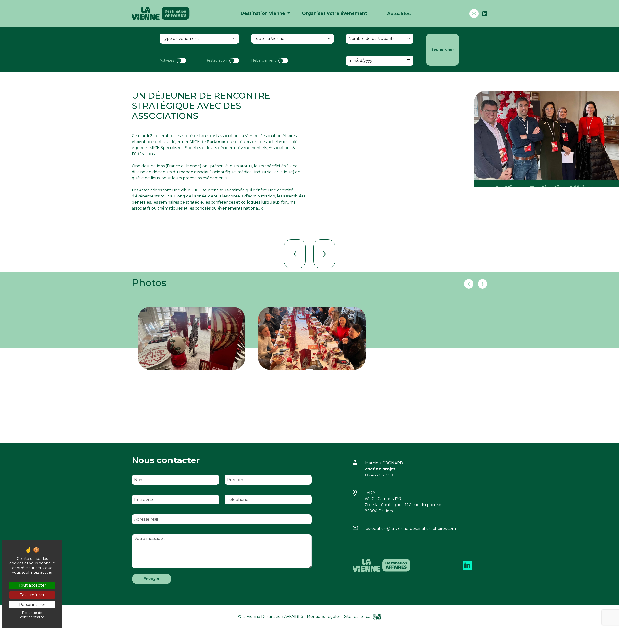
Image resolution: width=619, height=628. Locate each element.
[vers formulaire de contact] (475, 13)
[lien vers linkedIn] (484, 13)
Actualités (399, 13)
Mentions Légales (323, 616)
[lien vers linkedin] (467, 565)
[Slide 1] (309, 369)
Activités (167, 60)
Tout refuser (32, 595)
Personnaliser (32, 604)
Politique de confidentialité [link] (32, 615)
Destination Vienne (263, 13)
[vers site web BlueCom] (377, 616)
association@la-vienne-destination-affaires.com (411, 528)
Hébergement (263, 60)
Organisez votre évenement (334, 13)
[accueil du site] (161, 13)
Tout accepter (32, 585)
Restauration (216, 60)
